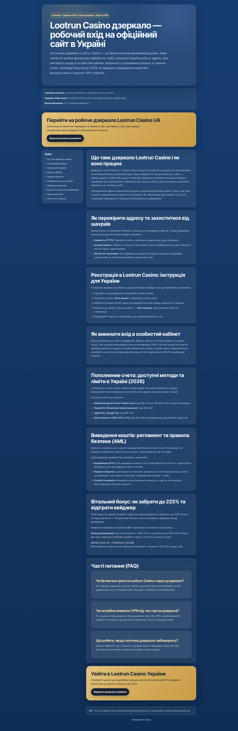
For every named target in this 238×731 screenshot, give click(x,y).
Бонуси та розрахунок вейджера (63, 190)
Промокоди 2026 (55, 194)
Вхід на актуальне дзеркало (65, 138)
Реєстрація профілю (56, 168)
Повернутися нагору (141, 719)
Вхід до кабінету (55, 172)
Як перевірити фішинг (57, 163)
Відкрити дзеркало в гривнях (110, 691)
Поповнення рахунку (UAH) (60, 181)
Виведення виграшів (56, 185)
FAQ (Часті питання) (56, 198)
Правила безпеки (55, 176)
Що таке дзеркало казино (59, 159)
